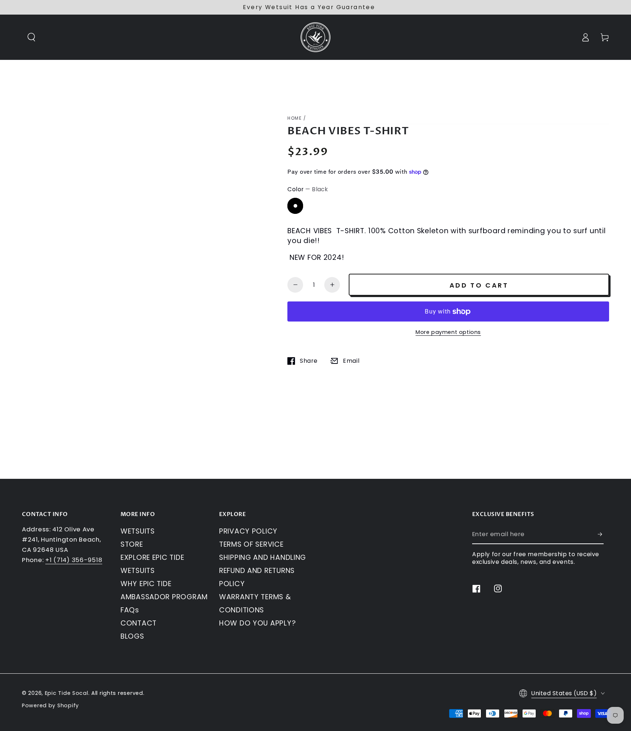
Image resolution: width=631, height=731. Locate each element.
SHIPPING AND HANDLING (262, 557)
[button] (31, 37)
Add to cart (479, 285)
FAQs (130, 610)
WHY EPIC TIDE (146, 584)
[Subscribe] (601, 534)
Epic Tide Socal (66, 693)
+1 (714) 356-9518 (73, 559)
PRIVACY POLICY (248, 531)
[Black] (295, 205)
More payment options (448, 332)
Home (294, 118)
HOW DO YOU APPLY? (257, 623)
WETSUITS (138, 531)
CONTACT (139, 623)
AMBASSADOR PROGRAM (164, 597)
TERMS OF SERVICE (251, 544)
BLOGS (132, 636)
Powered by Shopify (50, 705)
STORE (132, 544)
